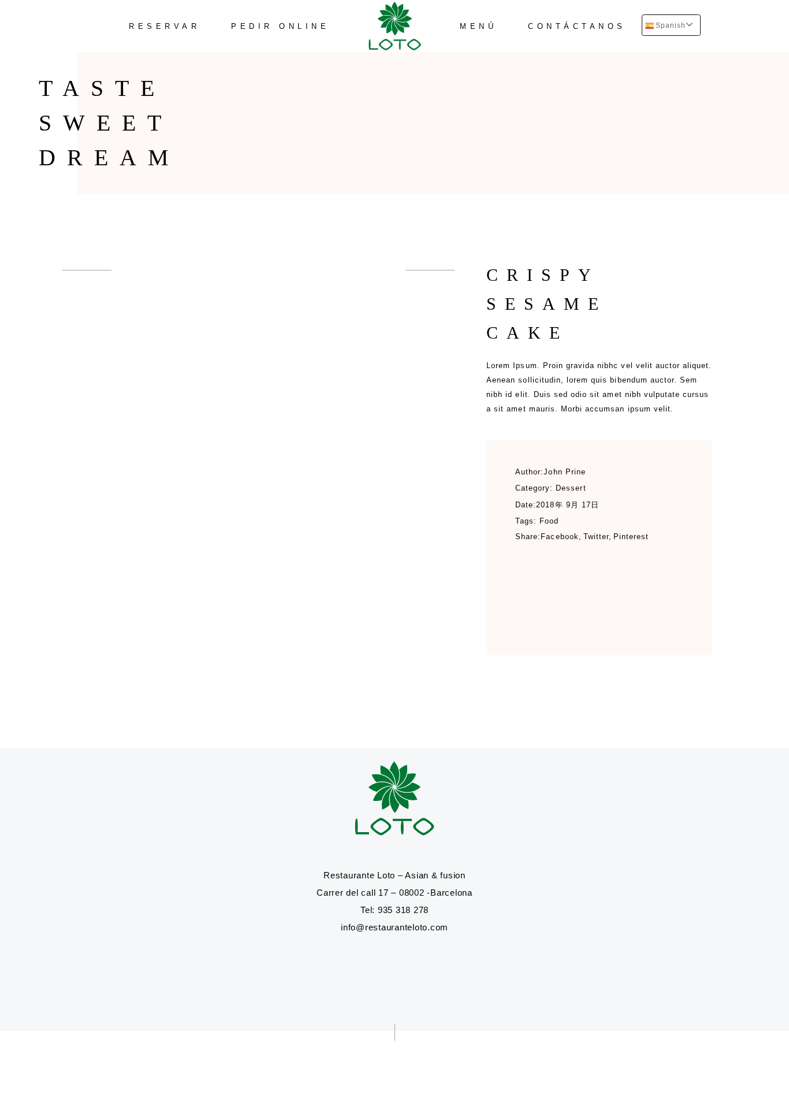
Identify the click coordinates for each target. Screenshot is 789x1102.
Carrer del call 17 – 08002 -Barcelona (394, 892)
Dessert (571, 488)
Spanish (670, 25)
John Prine (564, 471)
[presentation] (87, 270)
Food (549, 521)
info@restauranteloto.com (394, 927)
